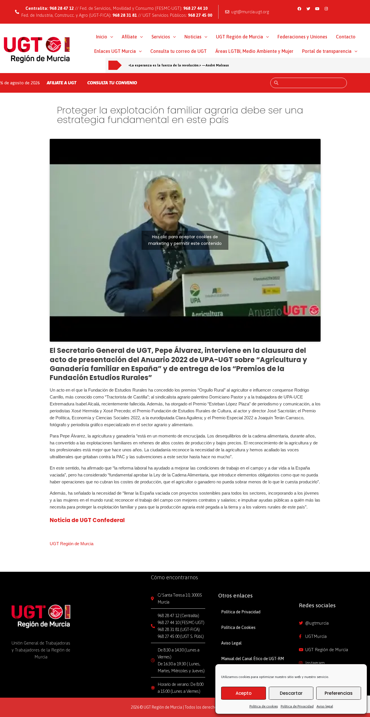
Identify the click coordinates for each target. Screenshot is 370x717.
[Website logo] (37, 49)
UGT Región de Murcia (239, 36)
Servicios (160, 36)
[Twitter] (308, 8)
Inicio (101, 36)
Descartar (291, 693)
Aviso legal (325, 706)
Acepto (243, 693)
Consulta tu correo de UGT (178, 51)
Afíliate (129, 36)
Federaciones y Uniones (302, 36)
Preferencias (339, 693)
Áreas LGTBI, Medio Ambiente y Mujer (254, 51)
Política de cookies (263, 706)
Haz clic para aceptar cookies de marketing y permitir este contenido (185, 240)
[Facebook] (299, 8)
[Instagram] (326, 8)
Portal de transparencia (327, 51)
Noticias (192, 36)
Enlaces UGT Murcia (115, 51)
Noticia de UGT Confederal (87, 520)
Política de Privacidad (297, 706)
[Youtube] (317, 8)
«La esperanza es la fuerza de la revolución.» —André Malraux (179, 65)
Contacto (346, 36)
